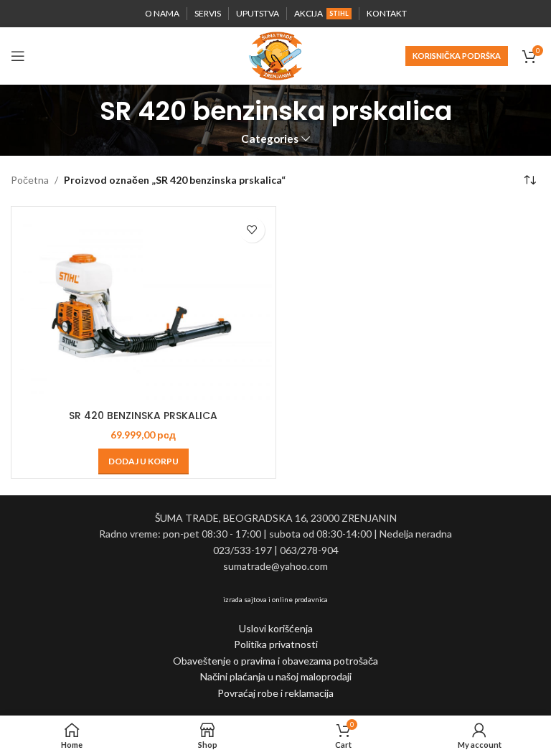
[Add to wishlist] (252, 230)
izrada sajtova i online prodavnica (275, 599)
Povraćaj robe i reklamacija (275, 693)
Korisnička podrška (457, 55)
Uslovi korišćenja (276, 628)
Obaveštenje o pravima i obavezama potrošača (275, 661)
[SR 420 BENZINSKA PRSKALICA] (143, 306)
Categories (269, 138)
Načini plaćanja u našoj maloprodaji (276, 676)
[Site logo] (275, 55)
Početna (30, 180)
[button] (143, 461)
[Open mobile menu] (18, 56)
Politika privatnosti (276, 644)
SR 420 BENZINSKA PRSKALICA (143, 415)
